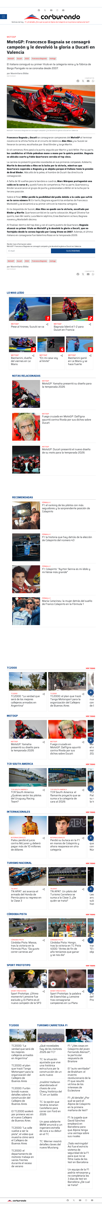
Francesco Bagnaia (39, 58)
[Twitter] (45, 10)
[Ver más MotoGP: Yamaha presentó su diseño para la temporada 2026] (26, 394)
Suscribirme (73, 250)
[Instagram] (57, 10)
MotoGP (11, 58)
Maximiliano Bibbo (19, 73)
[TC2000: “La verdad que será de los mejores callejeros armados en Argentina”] (22, 1035)
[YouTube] (51, 10)
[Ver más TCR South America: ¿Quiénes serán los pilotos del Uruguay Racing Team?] (28, 777)
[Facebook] (39, 10)
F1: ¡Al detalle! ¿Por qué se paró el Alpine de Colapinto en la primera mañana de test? (57, 22)
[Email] (63, 10)
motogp (53, 58)
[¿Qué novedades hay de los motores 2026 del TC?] (51, 1035)
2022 (27, 58)
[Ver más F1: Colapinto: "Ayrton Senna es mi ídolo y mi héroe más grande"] (26, 579)
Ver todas (90, 668)
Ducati (19, 58)
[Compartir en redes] (47, 324)
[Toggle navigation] (3, 16)
